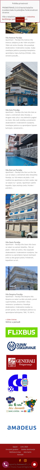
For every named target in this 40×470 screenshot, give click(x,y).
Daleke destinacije (28, 449)
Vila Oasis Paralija (13, 242)
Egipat (15, 447)
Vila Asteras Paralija (14, 37)
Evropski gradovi (12, 449)
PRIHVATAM (20, 20)
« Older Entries (11, 319)
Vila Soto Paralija (13, 110)
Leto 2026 (24, 447)
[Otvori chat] (34, 464)
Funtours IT (22, 464)
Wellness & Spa (15, 452)
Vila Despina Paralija (14, 294)
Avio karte (27, 452)
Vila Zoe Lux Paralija (14, 170)
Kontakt (20, 455)
